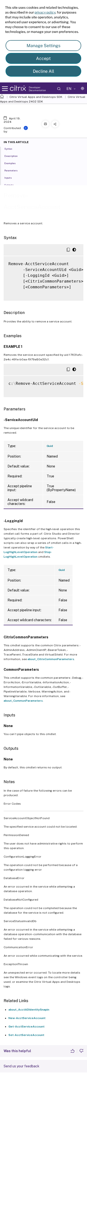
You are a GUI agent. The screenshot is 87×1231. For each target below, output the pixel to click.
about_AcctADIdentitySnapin (28, 1009)
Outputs (9, 184)
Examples (9, 163)
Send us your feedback (21, 1066)
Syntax (8, 148)
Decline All (43, 71)
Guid (50, 446)
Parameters (10, 170)
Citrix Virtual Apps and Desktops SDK (35, 97)
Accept (43, 58)
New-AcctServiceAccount (26, 1018)
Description (11, 155)
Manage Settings (43, 45)
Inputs (8, 177)
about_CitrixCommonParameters (51, 659)
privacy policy (45, 12)
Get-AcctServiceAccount (26, 1026)
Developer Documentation (37, 89)
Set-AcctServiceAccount (26, 1035)
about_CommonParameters (23, 700)
